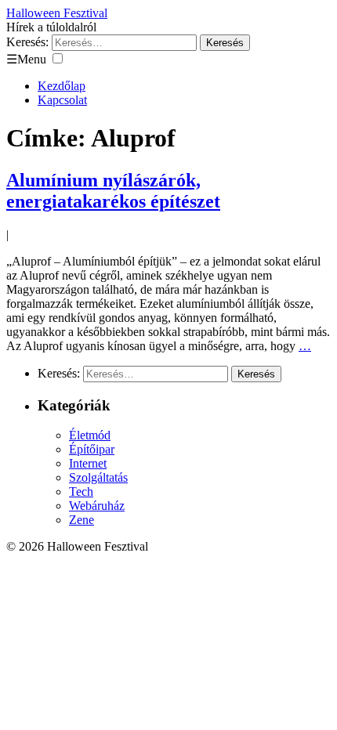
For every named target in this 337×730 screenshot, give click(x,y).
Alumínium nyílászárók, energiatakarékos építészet (113, 190)
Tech (81, 491)
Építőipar (91, 449)
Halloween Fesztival (56, 13)
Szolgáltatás (98, 477)
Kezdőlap (61, 85)
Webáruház (97, 505)
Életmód (90, 435)
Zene (81, 519)
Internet (88, 463)
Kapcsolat (62, 100)
